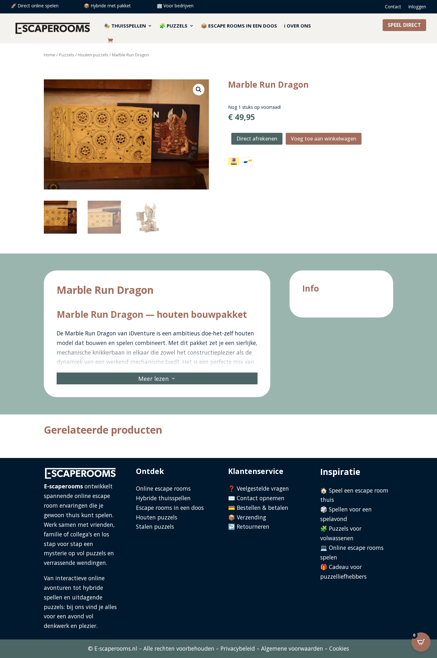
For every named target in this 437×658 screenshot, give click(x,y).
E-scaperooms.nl (115, 648)
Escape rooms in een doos (170, 507)
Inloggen (417, 7)
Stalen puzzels (155, 526)
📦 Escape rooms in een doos (239, 25)
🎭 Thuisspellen (125, 25)
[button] (198, 89)
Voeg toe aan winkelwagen (323, 138)
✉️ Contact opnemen (256, 498)
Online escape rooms (163, 488)
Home (49, 55)
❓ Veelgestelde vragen (258, 488)
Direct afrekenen (256, 138)
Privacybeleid (237, 648)
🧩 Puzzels (173, 25)
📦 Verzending (247, 517)
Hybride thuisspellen (163, 498)
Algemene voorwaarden (292, 648)
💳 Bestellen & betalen (258, 507)
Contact (393, 7)
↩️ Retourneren (248, 526)
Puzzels (66, 55)
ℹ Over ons (297, 25)
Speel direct (404, 24)
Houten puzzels (93, 55)
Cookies (339, 648)
